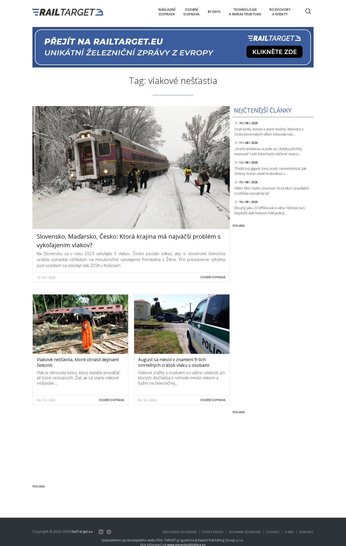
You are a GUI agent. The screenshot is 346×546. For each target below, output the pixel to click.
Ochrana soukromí (245, 532)
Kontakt (306, 532)
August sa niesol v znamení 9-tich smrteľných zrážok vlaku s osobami (173, 362)
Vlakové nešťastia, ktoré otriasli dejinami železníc (78, 362)
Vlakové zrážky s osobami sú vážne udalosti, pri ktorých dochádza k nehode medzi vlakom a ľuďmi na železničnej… (181, 378)
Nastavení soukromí (180, 532)
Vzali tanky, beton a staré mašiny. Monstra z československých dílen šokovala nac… (269, 132)
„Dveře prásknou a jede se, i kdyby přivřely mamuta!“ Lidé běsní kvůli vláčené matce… (268, 151)
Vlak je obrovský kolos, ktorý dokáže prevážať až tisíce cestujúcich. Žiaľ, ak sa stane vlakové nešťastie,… (78, 378)
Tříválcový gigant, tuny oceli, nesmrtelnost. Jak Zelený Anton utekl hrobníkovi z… (270, 171)
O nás (289, 532)
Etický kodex (212, 532)
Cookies (272, 532)
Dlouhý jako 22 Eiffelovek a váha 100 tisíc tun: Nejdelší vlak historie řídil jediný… (269, 210)
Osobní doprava (212, 277)
